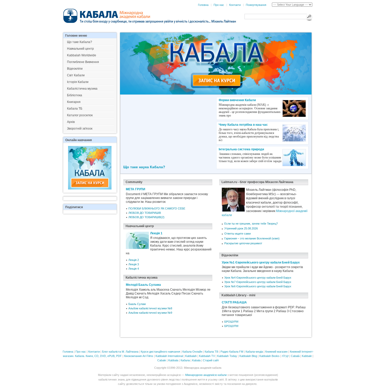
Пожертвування (256, 4)
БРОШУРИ (231, 321)
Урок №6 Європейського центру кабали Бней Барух (257, 286)
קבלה (285, 355)
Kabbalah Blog (248, 355)
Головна (203, 4)
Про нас (219, 4)
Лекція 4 (133, 268)
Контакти (235, 4)
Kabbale (307, 355)
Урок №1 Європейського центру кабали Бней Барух (261, 262)
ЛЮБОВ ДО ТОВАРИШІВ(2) (146, 217)
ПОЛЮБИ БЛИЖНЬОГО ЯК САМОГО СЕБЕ (156, 208)
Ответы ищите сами (237, 233)
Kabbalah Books (269, 355)
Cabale (161, 360)
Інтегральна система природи (241, 149)
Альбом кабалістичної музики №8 (150, 308)
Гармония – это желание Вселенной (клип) (252, 238)
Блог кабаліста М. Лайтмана (120, 351)
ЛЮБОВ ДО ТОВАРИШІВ (144, 212)
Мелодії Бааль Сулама (143, 285)
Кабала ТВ (211, 351)
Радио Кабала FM (231, 351)
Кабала (185, 360)
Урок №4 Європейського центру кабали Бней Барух (257, 277)
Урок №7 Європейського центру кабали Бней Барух (257, 281)
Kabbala (173, 360)
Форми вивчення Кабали (237, 100)
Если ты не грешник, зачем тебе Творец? (251, 223)
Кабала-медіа (254, 351)
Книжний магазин (276, 351)
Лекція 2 (133, 259)
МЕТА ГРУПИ (135, 189)
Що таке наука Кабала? (144, 167)
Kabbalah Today (227, 355)
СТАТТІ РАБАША (234, 302)
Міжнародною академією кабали (206, 374)
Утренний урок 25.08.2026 (241, 228)
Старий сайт (211, 360)
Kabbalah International (169, 355)
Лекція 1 (156, 233)
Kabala (196, 360)
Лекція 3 (133, 264)
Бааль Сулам (137, 303)
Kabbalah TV (207, 355)
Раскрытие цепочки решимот (243, 243)
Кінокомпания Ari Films (138, 355)
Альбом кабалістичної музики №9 (150, 312)
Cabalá (295, 355)
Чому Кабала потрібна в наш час (243, 125)
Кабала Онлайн (192, 351)
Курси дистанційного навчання (160, 351)
